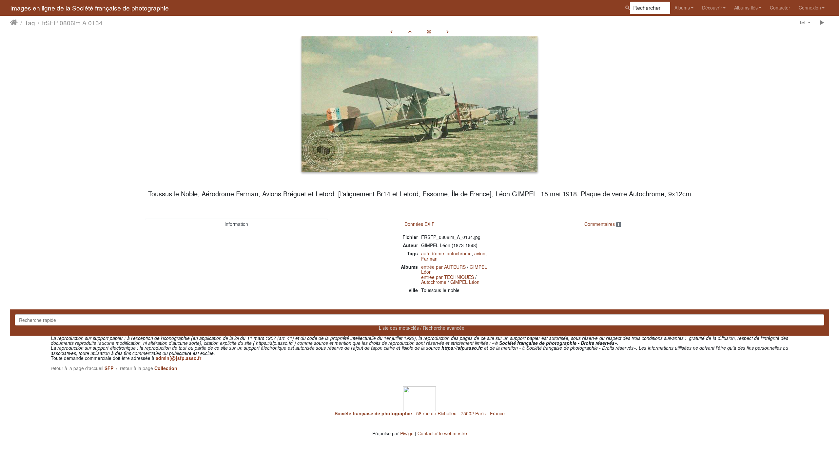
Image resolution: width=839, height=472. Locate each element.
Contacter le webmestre (442, 433)
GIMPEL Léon (464, 282)
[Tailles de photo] (805, 22)
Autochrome (433, 282)
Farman (429, 258)
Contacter (780, 7)
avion (479, 253)
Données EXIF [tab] (419, 224)
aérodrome (432, 253)
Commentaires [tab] (601, 224)
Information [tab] (236, 224)
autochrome (459, 253)
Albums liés (746, 7)
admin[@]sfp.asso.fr (178, 358)
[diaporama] (822, 22)
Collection (165, 368)
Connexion (810, 7)
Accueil (14, 22)
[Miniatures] (410, 31)
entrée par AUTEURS (443, 267)
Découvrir (712, 7)
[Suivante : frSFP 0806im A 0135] (448, 31)
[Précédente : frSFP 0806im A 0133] (391, 31)
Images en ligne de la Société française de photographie (89, 7)
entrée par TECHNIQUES (447, 277)
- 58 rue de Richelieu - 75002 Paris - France (420, 413)
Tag (30, 22)
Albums (682, 7)
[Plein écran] (429, 31)
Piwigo (407, 433)
